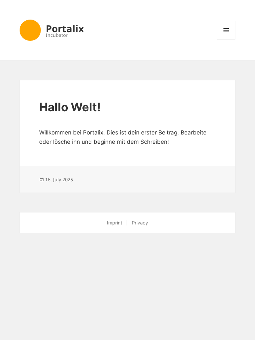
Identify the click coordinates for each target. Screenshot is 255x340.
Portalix (65, 28)
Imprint (114, 222)
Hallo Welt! (70, 107)
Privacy (140, 222)
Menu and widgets (226, 39)
